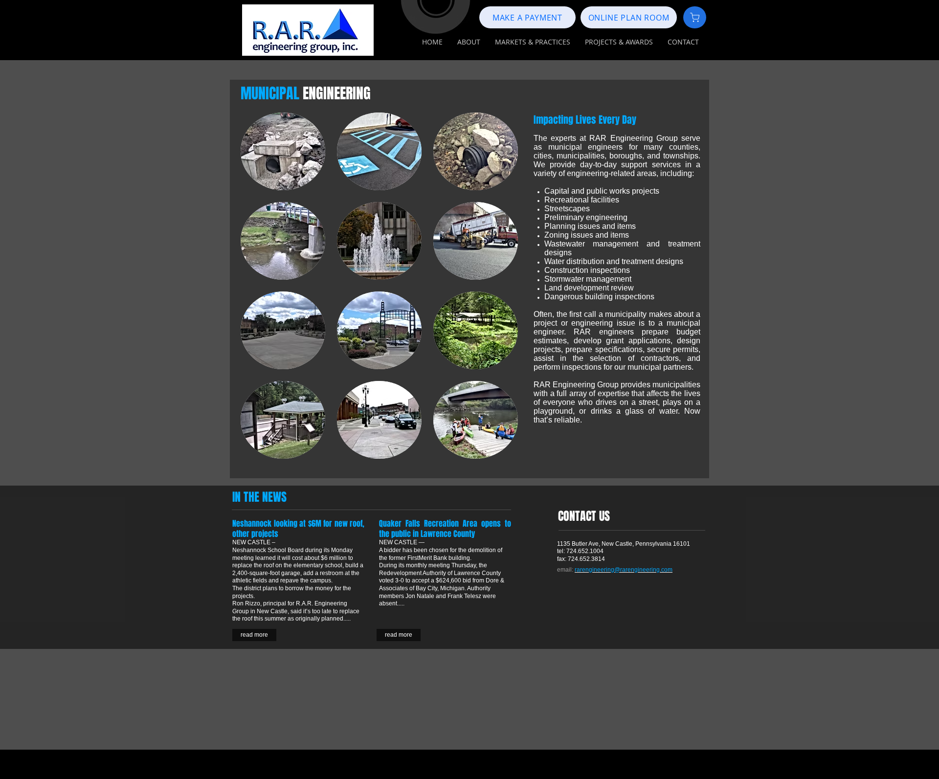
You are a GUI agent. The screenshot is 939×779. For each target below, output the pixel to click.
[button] (469, 42)
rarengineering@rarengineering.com (623, 569)
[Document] (694, 17)
